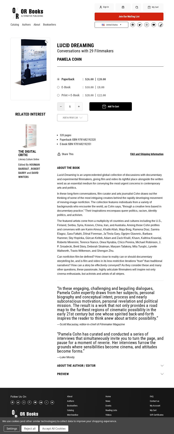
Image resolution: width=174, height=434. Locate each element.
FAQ (151, 396)
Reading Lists (111, 410)
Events (108, 405)
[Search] (136, 7)
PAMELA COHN (69, 59)
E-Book (66, 87)
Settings (12, 428)
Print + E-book (71, 95)
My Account (155, 405)
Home (108, 396)
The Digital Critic (27, 153)
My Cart (153, 410)
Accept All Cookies (54, 428)
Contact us (154, 401)
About (37, 24)
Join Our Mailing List (129, 16)
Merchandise (72, 415)
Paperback (68, 79)
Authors (26, 24)
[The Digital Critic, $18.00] (30, 136)
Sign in (105, 7)
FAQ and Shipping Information (146, 154)
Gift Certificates (156, 415)
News (108, 401)
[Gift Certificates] (123, 7)
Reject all (30, 428)
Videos (108, 415)
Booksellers (49, 24)
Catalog (15, 24)
